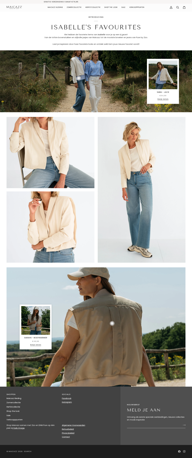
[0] (78, 78)
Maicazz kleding (14, 398)
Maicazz (13, 451)
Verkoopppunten (15, 419)
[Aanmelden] (183, 425)
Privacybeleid (68, 433)
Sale (8, 415)
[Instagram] (184, 451)
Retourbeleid (68, 429)
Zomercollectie (14, 402)
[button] (55, 7)
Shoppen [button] (11, 394)
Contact (66, 437)
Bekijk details (163, 99)
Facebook (66, 398)
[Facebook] (179, 451)
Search (27, 451)
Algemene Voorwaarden (73, 425)
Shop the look (13, 411)
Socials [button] (66, 394)
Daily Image (19, 428)
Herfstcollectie (13, 407)
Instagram (67, 402)
